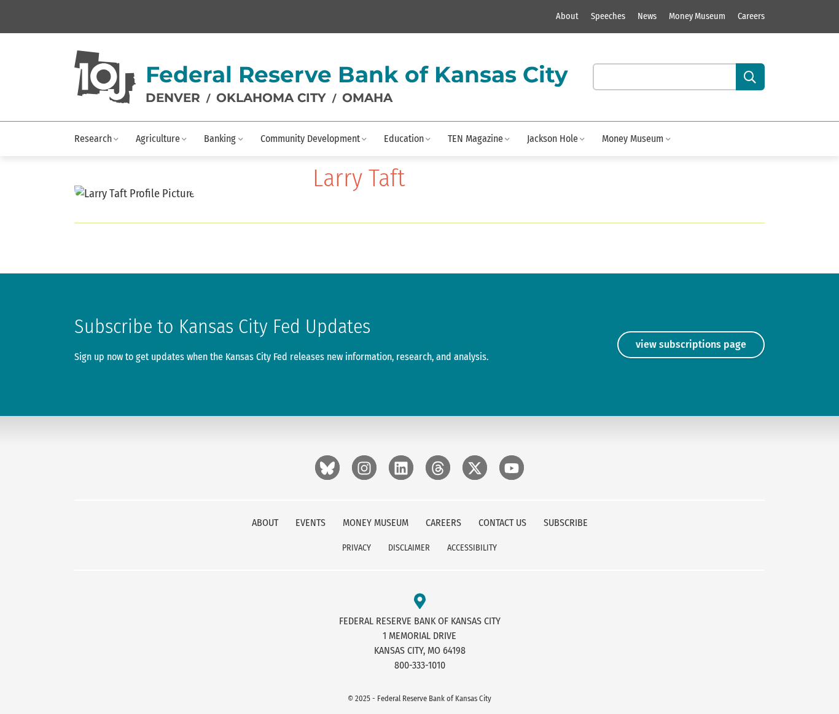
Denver (173, 97)
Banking (220, 138)
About (567, 16)
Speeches (608, 16)
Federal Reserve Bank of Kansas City (357, 74)
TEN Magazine (475, 138)
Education (404, 138)
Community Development (310, 138)
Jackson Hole (552, 138)
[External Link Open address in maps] (420, 601)
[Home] (105, 77)
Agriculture (158, 138)
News (647, 16)
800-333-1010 (419, 665)
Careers (751, 16)
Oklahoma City (271, 97)
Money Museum (697, 16)
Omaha (367, 97)
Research (93, 138)
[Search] (750, 76)
